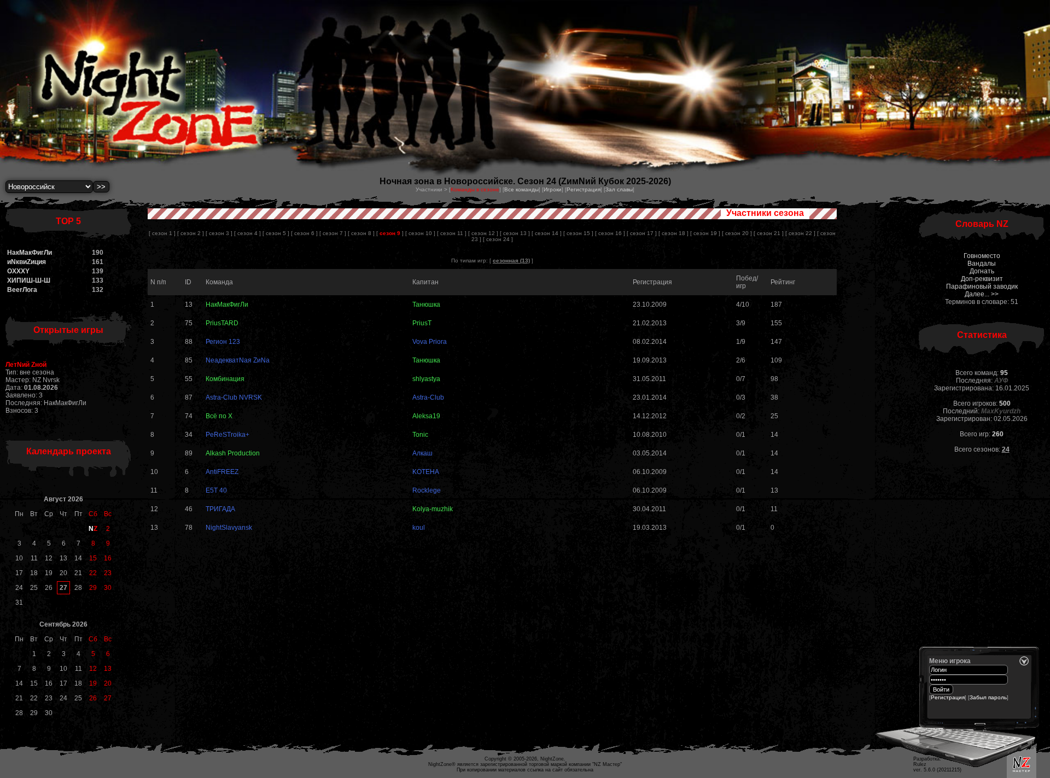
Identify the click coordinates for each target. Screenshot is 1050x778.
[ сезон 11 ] (451, 233)
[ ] (390, 233)
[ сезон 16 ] (610, 233)
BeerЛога (22, 290)
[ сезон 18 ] (673, 233)
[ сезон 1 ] (162, 233)
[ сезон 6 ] (304, 233)
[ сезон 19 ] (705, 233)
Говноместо (982, 256)
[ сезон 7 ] (332, 233)
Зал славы (619, 189)
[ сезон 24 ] (498, 239)
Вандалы (981, 263)
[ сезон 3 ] (219, 233)
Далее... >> (982, 294)
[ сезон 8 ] (361, 233)
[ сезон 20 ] (737, 233)
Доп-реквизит (982, 279)
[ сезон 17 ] (642, 233)
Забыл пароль (988, 697)
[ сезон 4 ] (247, 233)
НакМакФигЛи (29, 252)
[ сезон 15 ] (578, 233)
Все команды (521, 189)
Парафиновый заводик (982, 286)
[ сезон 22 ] (800, 233)
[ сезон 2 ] (190, 233)
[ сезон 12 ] (483, 233)
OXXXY (18, 271)
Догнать (982, 271)
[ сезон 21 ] (769, 233)
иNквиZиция (26, 262)
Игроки (553, 189)
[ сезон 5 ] (275, 233)
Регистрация (583, 189)
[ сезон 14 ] (547, 233)
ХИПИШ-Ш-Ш (28, 280)
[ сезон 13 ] (515, 233)
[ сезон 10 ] (420, 233)
